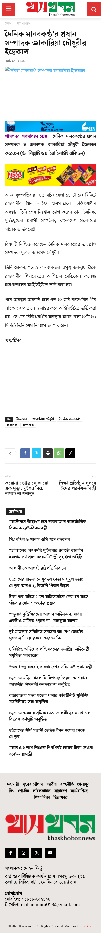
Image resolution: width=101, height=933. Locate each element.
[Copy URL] (70, 453)
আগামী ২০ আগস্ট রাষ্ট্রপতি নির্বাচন (37, 568)
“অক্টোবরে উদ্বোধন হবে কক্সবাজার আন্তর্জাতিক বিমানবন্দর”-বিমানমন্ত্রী (47, 525)
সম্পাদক (28, 425)
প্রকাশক (12, 425)
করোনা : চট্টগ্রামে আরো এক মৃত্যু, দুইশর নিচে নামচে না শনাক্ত (26, 488)
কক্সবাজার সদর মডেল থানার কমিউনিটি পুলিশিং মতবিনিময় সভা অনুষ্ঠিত (48, 698)
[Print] (48, 453)
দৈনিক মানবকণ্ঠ (69, 419)
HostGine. (86, 926)
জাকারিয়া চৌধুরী (43, 419)
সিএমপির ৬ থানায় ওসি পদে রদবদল (39, 539)
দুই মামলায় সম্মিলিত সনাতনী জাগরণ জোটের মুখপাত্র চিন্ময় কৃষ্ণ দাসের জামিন (46, 635)
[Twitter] (36, 453)
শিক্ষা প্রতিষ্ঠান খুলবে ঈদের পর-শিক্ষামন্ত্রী (77, 486)
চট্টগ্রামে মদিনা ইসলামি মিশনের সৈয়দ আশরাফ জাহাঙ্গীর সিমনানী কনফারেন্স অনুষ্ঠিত (48, 681)
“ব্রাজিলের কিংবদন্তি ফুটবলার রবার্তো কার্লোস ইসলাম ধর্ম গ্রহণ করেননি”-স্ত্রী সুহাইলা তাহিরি (46, 553)
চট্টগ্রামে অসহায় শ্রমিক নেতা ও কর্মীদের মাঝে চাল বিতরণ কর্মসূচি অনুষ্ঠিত (49, 716)
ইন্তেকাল (21, 419)
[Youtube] (50, 853)
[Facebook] (25, 453)
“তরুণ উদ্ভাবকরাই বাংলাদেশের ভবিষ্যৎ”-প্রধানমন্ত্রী (50, 667)
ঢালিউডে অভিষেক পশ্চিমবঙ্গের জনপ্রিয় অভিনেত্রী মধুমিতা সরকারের (49, 652)
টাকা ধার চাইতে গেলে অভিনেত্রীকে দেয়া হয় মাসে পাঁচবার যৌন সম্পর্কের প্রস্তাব (48, 600)
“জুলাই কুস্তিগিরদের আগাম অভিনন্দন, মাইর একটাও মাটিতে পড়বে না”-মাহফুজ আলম (45, 617)
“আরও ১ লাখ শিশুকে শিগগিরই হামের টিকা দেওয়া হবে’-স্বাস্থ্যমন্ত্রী (51, 751)
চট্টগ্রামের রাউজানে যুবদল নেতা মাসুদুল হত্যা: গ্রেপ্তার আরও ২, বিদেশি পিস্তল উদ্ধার (46, 582)
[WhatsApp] (59, 453)
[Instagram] (23, 853)
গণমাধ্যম (24, 23)
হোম (8, 23)
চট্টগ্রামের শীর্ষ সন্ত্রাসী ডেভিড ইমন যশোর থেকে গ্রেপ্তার (47, 733)
